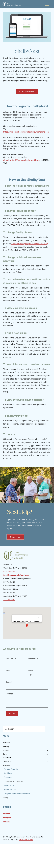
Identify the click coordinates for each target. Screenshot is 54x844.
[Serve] (48, 754)
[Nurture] (48, 750)
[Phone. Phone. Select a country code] (32, 675)
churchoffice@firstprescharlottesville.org (21, 160)
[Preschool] (48, 758)
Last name (33, 659)
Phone (30, 670)
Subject (9, 682)
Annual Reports (11, 769)
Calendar (8, 777)
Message (9, 694)
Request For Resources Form (17, 793)
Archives (8, 773)
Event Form (9, 785)
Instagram (7, 818)
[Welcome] (48, 743)
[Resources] (48, 765)
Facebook (7, 813)
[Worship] (48, 747)
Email (8, 670)
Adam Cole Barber (26, 840)
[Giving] (48, 797)
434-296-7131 (9, 571)
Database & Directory (13, 781)
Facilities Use (10, 789)
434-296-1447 (9, 600)
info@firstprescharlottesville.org (16, 575)
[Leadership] (48, 761)
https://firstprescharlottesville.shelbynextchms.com (26, 132)
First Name (11, 659)
